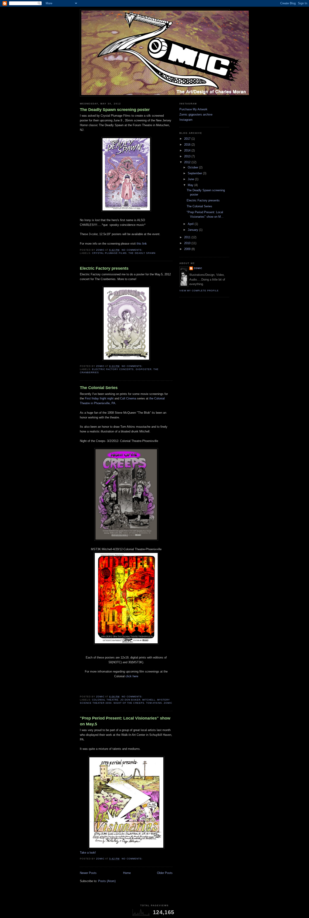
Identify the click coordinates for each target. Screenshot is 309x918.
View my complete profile (199, 290)
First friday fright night (99, 398)
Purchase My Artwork (193, 109)
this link (142, 243)
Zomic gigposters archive (195, 114)
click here (132, 676)
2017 (187, 138)
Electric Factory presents (104, 268)
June (191, 179)
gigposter (144, 369)
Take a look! (88, 852)
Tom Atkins (154, 703)
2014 (187, 150)
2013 (187, 156)
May (191, 185)
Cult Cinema (128, 398)
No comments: (132, 250)
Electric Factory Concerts (113, 369)
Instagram (186, 119)
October (193, 167)
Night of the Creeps (129, 703)
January (193, 229)
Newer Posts (88, 873)
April (191, 224)
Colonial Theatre (105, 700)
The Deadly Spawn (141, 253)
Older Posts (165, 873)
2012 (187, 162)
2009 (187, 249)
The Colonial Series (99, 387)
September (195, 173)
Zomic (168, 703)
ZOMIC (198, 268)
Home (127, 873)
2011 (187, 237)
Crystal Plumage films (109, 253)
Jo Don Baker (130, 700)
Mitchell (148, 700)
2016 (187, 144)
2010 (187, 243)
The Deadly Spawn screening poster (115, 109)
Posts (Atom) (107, 881)
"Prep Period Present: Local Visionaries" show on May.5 (125, 721)
